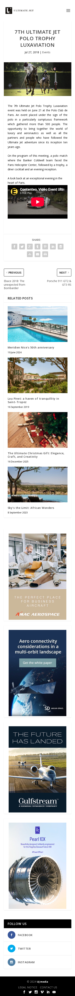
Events (46, 52)
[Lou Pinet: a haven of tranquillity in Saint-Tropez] (38, 375)
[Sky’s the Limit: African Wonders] (38, 485)
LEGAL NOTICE (27, 987)
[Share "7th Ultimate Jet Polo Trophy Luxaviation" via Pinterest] (45, 246)
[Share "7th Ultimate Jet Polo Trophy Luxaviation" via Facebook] (14, 246)
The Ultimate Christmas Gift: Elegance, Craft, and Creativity (36, 454)
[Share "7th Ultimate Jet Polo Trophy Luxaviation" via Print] (45, 254)
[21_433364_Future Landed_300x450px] (37, 811)
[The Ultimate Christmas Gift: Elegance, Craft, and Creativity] (38, 430)
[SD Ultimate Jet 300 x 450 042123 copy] (37, 715)
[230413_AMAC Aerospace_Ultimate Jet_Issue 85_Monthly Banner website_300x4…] (37, 619)
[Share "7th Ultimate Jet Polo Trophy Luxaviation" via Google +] (30, 246)
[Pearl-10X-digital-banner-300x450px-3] (37, 908)
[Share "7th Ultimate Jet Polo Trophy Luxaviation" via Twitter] (22, 246)
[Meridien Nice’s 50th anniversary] (38, 324)
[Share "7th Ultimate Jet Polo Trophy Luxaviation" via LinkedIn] (53, 246)
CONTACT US (48, 987)
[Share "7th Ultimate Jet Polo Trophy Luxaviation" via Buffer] (60, 246)
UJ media (42, 981)
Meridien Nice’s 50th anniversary (31, 347)
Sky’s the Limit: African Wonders (31, 508)
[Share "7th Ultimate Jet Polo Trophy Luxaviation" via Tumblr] (37, 246)
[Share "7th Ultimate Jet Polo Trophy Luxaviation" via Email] (37, 254)
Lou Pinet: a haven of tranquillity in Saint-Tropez (33, 400)
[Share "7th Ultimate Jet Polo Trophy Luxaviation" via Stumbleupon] (30, 254)
